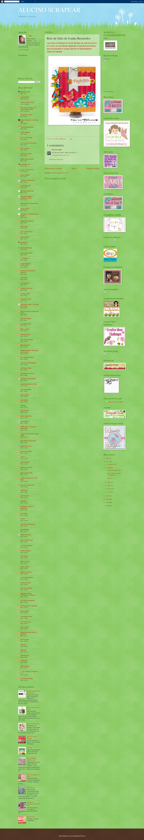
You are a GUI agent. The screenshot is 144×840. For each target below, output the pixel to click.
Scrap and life (24, 209)
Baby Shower (31, 787)
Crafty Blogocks (25, 186)
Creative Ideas (24, 496)
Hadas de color (25, 561)
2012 (107, 496)
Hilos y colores (24, 329)
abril (109, 485)
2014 (107, 458)
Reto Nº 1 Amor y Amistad (32, 737)
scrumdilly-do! (25, 164)
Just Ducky (24, 513)
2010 (107, 502)
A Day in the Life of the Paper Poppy (29, 435)
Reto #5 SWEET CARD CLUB (32, 759)
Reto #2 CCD (31, 817)
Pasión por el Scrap (26, 467)
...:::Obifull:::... (25, 258)
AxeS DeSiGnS (25, 283)
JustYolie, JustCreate (27, 191)
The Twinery (24, 556)
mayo (109, 482)
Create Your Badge (108, 91)
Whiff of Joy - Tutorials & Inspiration (28, 427)
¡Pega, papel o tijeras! (27, 159)
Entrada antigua (92, 168)
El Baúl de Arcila (25, 299)
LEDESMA (24, 661)
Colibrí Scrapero (25, 551)
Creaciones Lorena (26, 616)
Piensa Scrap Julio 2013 (114, 470)
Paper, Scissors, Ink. (26, 473)
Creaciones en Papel (26, 678)
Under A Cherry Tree (27, 170)
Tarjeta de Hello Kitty (33, 724)
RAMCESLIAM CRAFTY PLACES (28, 633)
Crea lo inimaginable (27, 127)
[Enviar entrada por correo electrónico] (70, 139)
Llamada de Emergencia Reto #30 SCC (33, 804)
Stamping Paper (25, 334)
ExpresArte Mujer (26, 451)
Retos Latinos (24, 395)
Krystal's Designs (25, 318)
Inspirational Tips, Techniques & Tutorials (27, 594)
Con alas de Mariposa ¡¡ (27, 524)
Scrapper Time (25, 294)
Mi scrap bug (24, 639)
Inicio (74, 168)
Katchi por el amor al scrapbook (27, 507)
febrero (110, 489)
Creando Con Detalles (27, 485)
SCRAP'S (23, 501)
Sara (30, 36)
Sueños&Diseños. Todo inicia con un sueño (29, 351)
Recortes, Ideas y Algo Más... (29, 606)
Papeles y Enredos (26, 572)
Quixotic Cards (25, 92)
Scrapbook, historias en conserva (27, 271)
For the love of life (26, 154)
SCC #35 (29, 748)
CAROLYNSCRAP (26, 288)
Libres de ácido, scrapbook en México (29, 312)
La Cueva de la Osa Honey (28, 143)
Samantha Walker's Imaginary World (26, 197)
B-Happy (23, 645)
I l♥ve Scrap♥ (24, 627)
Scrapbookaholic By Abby (28, 384)
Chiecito (23, 405)
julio (109, 467)
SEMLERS (23, 490)
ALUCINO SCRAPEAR (49, 9)
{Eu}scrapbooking (26, 248)
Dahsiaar (23, 650)
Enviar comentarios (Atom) (61, 173)
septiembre (111, 464)
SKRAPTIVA (24, 411)
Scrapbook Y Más (26, 115)
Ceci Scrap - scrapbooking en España (29, 215)
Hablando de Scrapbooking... (29, 203)
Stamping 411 (24, 655)
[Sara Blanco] (110, 89)
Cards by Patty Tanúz (27, 102)
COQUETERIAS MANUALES (25, 264)
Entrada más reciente (53, 168)
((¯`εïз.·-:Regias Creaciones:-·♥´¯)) (29, 672)
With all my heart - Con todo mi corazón (29, 305)
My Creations (24, 148)
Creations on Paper (26, 545)
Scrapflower (24, 242)
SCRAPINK (24, 400)
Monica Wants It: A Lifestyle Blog (29, 121)
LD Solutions (24, 421)
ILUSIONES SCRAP (27, 357)
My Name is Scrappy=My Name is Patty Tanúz (28, 108)
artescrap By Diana (26, 253)
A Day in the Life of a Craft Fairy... (28, 479)
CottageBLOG (25, 97)
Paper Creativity (25, 535)
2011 (107, 499)
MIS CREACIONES (26, 340)
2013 (107, 462)
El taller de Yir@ (25, 583)
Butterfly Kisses (25, 345)
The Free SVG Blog (26, 138)
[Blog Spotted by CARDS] (115, 402)
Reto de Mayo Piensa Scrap (33, 708)
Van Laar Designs (25, 389)
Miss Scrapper (24, 666)
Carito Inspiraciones (26, 577)
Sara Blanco (107, 59)
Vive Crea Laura (25, 622)
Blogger (82, 836)
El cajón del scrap (25, 446)
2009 (107, 506)
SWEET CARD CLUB (27, 180)
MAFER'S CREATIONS (28, 379)
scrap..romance (25, 175)
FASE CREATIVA (26, 416)
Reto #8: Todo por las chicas (33, 775)
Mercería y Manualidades (28, 363)
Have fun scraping (26, 588)
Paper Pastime (24, 237)
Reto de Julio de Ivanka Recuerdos (114, 474)
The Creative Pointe (26, 232)
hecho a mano (24, 567)
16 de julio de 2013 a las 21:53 (60, 155)
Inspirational (24, 611)
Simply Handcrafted (26, 221)
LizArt (22, 519)
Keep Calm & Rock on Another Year (33, 692)
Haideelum (55, 150)
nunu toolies (24, 226)
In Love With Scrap (26, 540)
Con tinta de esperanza (27, 600)
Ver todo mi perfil (23, 49)
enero (109, 492)
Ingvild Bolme (24, 529)
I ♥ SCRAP (23, 278)
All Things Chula (25, 368)
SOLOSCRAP (24, 462)
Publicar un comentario (56, 159)
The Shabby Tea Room (27, 373)
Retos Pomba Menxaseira (28, 441)
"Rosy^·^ (23, 457)
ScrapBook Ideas (25, 324)
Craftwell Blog (25, 132)
